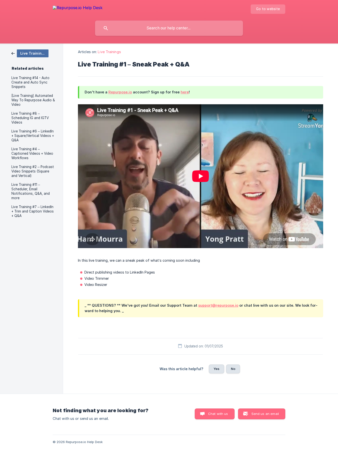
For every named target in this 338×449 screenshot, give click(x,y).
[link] (29, 53)
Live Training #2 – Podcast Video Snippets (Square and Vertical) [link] (32, 171)
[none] (77, 8)
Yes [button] (216, 369)
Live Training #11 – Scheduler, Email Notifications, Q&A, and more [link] (30, 191)
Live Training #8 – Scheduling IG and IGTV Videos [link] (30, 117)
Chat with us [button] (218, 414)
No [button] (233, 369)
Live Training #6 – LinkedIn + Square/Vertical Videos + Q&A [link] (32, 135)
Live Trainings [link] (109, 52)
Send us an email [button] (265, 414)
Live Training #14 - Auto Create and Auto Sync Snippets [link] (30, 82)
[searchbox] (169, 28)
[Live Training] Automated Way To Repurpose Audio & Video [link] (33, 100)
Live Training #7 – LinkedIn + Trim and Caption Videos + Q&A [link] (32, 211)
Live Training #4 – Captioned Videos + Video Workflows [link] (32, 153)
